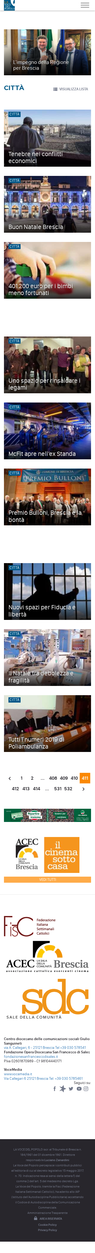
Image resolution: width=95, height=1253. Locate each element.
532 (68, 789)
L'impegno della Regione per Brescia (41, 65)
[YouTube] (79, 1091)
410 (74, 778)
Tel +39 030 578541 (70, 1047)
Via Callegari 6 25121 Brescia (26, 1078)
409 (64, 778)
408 (53, 778)
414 (36, 789)
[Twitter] (71, 1091)
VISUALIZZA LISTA (73, 89)
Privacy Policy (47, 1230)
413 (26, 789)
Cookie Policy (47, 1225)
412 (15, 789)
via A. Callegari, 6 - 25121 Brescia (29, 1047)
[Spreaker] (63, 1091)
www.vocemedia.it (18, 1074)
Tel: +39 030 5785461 (66, 1078)
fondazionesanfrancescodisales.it (31, 1056)
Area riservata (51, 1219)
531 (57, 789)
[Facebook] (55, 1091)
